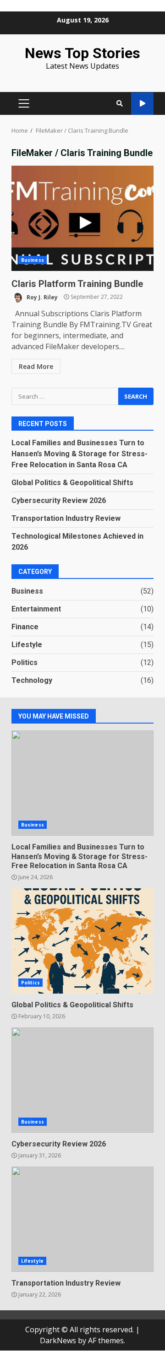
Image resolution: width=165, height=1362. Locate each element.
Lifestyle (26, 644)
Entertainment (36, 609)
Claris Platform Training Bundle (82, 218)
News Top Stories (82, 53)
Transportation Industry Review (66, 518)
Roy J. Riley (41, 297)
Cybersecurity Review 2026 (58, 500)
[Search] (119, 103)
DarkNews (58, 1340)
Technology (31, 680)
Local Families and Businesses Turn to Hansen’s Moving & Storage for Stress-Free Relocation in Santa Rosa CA (79, 453)
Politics (24, 662)
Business (32, 260)
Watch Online (142, 103)
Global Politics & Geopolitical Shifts (72, 482)
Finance (24, 626)
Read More (36, 366)
